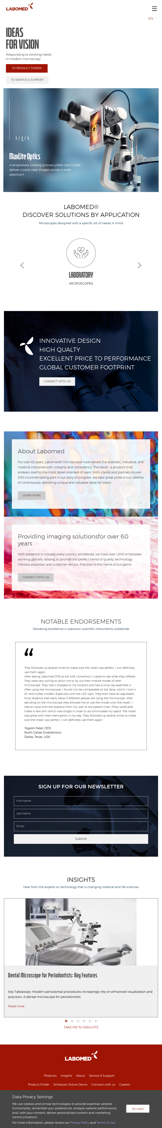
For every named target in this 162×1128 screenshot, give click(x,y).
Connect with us (103, 1084)
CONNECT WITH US (57, 381)
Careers (124, 1084)
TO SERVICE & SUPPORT (27, 80)
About (80, 1075)
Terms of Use (106, 1122)
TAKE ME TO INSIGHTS (81, 1027)
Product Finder (38, 1084)
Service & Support (101, 1075)
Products (50, 1075)
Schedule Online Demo (70, 1084)
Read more (16, 1006)
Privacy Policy (79, 1122)
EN (150, 18)
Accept (138, 1108)
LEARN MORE (31, 495)
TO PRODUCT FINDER (26, 68)
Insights (66, 1075)
